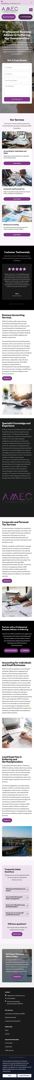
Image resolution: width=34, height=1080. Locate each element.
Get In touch (17, 934)
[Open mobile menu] (31, 9)
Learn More (17, 163)
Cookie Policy (8, 1046)
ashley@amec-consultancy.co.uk (10, 3)
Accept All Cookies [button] (24, 1075)
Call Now (26, 650)
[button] (17, 890)
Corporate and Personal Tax (12, 1021)
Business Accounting (10, 1017)
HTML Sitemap (9, 1050)
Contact (7, 1034)
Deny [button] (9, 1075)
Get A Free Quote (11, 650)
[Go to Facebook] (31, 3)
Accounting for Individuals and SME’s (15, 1013)
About (6, 1030)
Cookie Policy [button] (7, 1071)
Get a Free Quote (8, 17)
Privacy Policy (9, 1043)
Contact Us (7, 378)
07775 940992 (26, 17)
